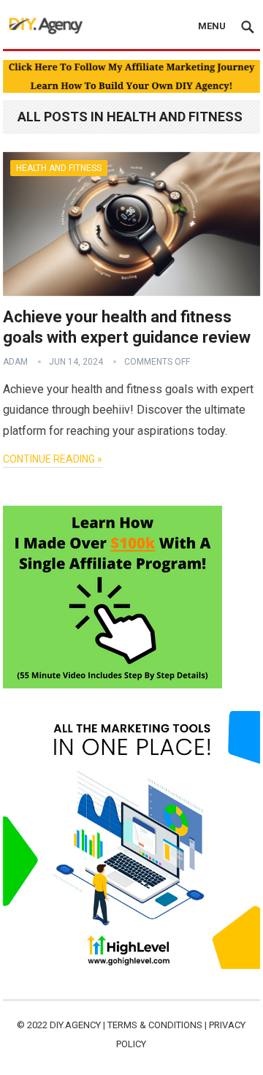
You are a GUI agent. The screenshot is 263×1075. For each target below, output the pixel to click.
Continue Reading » (52, 459)
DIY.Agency (75, 1024)
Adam (15, 362)
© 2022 (33, 1024)
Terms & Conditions (154, 1024)
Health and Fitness (59, 168)
